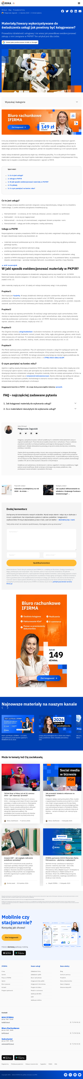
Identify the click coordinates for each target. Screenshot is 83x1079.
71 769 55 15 (76, 1022)
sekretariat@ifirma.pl (8, 1044)
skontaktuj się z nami (67, 520)
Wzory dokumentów (66, 981)
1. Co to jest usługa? (15, 175)
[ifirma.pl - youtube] (79, 1074)
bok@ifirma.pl (6, 1022)
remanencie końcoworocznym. (37, 376)
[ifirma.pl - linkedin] (75, 1074)
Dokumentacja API (65, 987)
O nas (3, 971)
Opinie (4, 981)
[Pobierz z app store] (7, 953)
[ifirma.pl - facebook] (65, 1074)
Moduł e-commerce (37, 990)
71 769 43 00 (76, 1044)
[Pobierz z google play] (20, 953)
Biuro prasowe (6, 984)
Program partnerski (7, 990)
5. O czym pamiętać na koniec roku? (21, 188)
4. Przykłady (12, 185)
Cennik (4, 974)
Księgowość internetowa (38, 984)
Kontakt (4, 987)
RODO (50, 1064)
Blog (61, 971)
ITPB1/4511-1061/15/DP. (54, 358)
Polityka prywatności (17, 1064)
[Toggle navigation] (79, 3)
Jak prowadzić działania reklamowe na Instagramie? (60, 794)
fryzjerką (16, 296)
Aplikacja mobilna (36, 1000)
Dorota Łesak (11, 883)
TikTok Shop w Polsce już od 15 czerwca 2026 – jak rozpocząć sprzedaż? (19, 794)
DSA (56, 1064)
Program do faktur (36, 987)
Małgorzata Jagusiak (10, 13)
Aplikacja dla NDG (36, 993)
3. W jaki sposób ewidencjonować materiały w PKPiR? (28, 182)
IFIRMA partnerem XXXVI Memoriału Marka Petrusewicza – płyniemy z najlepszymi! (62, 859)
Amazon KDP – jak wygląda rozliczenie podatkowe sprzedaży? (18, 859)
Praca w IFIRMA (6, 978)
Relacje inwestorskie (32, 1064)
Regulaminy (5, 1064)
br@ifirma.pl (5, 1033)
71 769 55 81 (76, 1033)
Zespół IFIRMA (52, 883)
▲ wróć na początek (9, 265)
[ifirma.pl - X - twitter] (70, 1074)
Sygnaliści (43, 1064)
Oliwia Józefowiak (12, 821)
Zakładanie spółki (36, 974)
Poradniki (63, 978)
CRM (32, 997)
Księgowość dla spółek (37, 981)
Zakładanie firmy (36, 971)
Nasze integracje (65, 984)
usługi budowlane (26, 332)
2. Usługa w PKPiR (15, 179)
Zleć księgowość (11, 937)
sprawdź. (59, 387)
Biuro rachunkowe (36, 978)
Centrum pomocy (65, 974)
